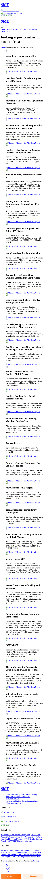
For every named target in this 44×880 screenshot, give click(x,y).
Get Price (26, 71)
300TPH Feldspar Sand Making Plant (26, 857)
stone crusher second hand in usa (18, 797)
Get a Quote (11, 876)
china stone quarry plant (14, 803)
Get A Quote (5, 31)
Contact (34, 29)
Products (14, 29)
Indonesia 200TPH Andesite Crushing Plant (20, 851)
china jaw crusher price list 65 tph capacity (21, 794)
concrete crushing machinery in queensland (22, 801)
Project (20, 29)
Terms (8, 867)
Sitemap (36, 861)
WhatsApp (19, 71)
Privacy (8, 865)
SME (5, 861)
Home (3, 29)
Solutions (27, 29)
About (8, 29)
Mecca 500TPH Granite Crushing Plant (15, 835)
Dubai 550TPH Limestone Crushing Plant (20, 841)
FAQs (8, 869)
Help (7, 871)
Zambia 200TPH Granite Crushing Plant (16, 850)
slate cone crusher (12, 799)
